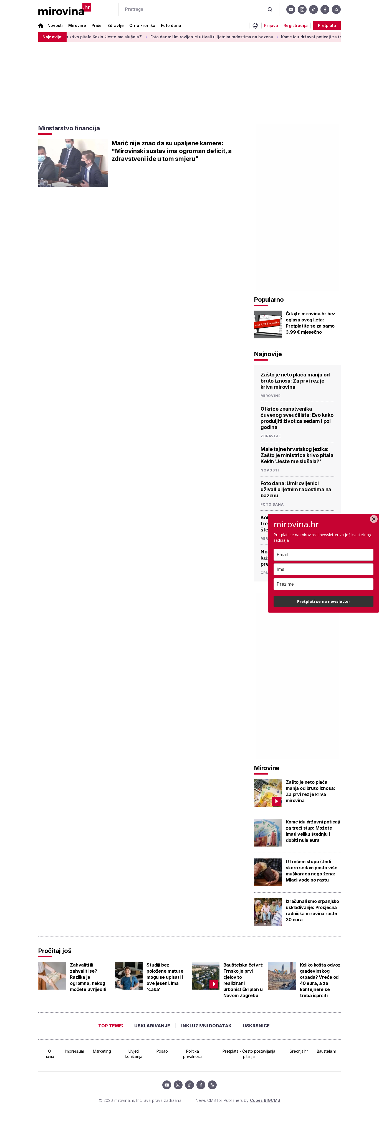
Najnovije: (52, 36)
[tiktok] (313, 9)
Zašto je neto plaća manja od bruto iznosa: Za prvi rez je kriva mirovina (295, 381)
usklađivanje (152, 1025)
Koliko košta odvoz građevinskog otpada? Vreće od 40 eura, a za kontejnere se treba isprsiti (320, 980)
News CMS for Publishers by (238, 1100)
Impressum (74, 1051)
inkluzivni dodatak (206, 1025)
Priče (97, 25)
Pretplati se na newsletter (323, 601)
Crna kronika (142, 25)
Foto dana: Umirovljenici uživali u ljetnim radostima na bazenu (195, 36)
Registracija (296, 25)
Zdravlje (115, 25)
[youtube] (290, 9)
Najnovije (268, 354)
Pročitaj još (54, 950)
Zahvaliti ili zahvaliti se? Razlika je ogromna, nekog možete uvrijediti (88, 977)
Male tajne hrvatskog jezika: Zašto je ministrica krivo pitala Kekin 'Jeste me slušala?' (297, 455)
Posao (162, 1051)
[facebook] (324, 9)
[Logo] (64, 9)
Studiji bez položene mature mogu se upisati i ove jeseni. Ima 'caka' (164, 977)
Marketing (102, 1051)
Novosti (55, 25)
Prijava (271, 25)
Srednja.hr (299, 1051)
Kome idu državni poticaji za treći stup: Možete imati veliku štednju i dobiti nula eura (313, 831)
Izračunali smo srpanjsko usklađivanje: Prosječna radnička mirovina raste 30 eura (312, 910)
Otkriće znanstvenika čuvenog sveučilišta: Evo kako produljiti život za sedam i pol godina (297, 418)
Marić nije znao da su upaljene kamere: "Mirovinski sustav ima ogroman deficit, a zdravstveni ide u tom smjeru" (172, 150)
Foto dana (171, 25)
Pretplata (327, 25)
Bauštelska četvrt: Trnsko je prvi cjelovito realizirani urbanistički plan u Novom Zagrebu (243, 980)
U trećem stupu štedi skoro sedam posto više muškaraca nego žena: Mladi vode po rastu (311, 871)
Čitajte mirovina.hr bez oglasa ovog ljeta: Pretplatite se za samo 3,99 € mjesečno (310, 323)
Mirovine (77, 25)
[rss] (336, 9)
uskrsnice (256, 1025)
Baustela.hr (326, 1051)
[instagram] (302, 9)
